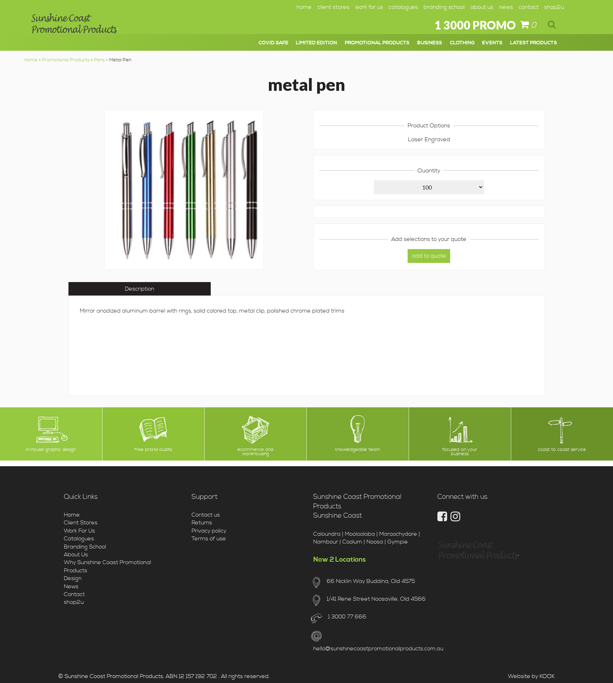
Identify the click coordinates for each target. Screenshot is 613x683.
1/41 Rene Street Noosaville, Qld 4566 (376, 598)
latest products (533, 43)
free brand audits (153, 449)
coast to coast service (562, 449)
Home (304, 7)
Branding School (444, 7)
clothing (462, 43)
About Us (481, 7)
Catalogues (403, 7)
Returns (202, 522)
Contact (529, 7)
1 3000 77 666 (346, 616)
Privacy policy (209, 530)
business (429, 43)
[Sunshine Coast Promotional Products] (75, 25)
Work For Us (369, 7)
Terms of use (209, 538)
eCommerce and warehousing (255, 452)
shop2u (554, 7)
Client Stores (333, 7)
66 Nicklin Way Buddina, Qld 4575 (371, 581)
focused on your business (459, 452)
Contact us (206, 514)
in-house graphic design (51, 449)
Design (73, 578)
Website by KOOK (531, 676)
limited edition (316, 43)
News (506, 7)
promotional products (377, 43)
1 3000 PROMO (475, 25)
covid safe (273, 43)
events (492, 43)
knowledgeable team (357, 449)
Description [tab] (139, 288)
